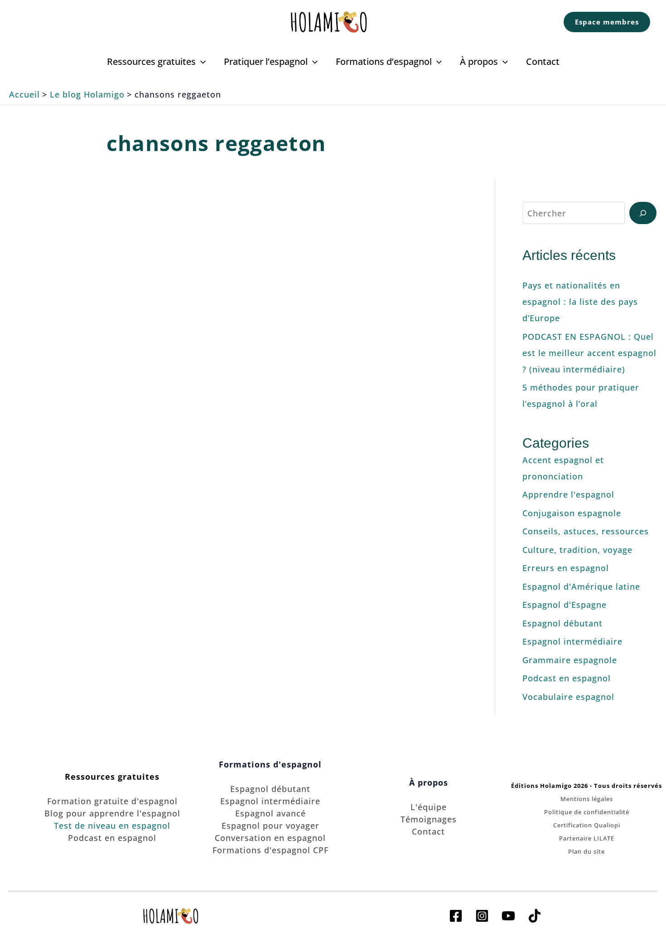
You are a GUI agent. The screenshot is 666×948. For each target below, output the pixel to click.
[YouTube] (508, 916)
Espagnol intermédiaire (572, 641)
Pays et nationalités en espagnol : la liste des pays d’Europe (580, 301)
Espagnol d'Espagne (564, 604)
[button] (607, 22)
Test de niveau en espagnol (112, 825)
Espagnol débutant (562, 623)
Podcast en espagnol (566, 678)
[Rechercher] (642, 213)
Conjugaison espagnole (571, 513)
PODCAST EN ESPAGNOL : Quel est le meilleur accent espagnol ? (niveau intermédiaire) (589, 353)
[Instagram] (482, 916)
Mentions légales (586, 799)
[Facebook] (456, 916)
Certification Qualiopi (586, 825)
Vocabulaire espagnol (568, 696)
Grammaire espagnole (569, 660)
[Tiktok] (534, 916)
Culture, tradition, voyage (131, 386)
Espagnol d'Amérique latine (581, 586)
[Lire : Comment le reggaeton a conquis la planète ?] (131, 315)
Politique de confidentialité (586, 812)
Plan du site (586, 851)
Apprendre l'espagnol (568, 494)
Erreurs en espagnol (565, 567)
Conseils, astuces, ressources (585, 531)
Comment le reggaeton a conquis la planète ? (131, 238)
